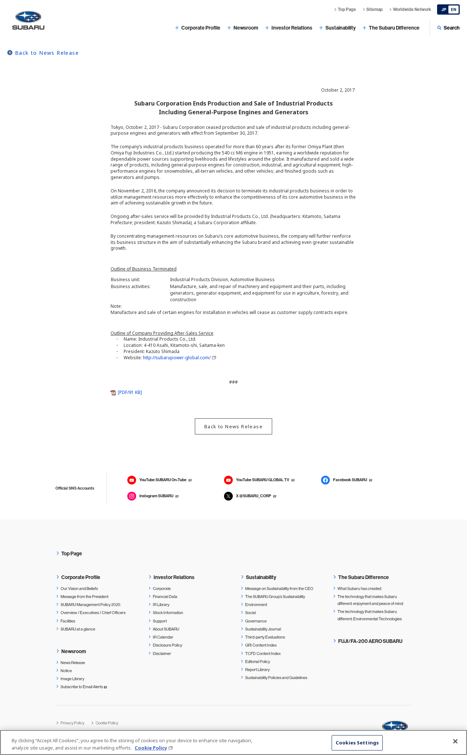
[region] (233, 742)
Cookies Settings (357, 742)
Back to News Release (47, 52)
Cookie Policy (151, 747)
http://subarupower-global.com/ (177, 357)
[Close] (455, 741)
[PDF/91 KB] (130, 392)
